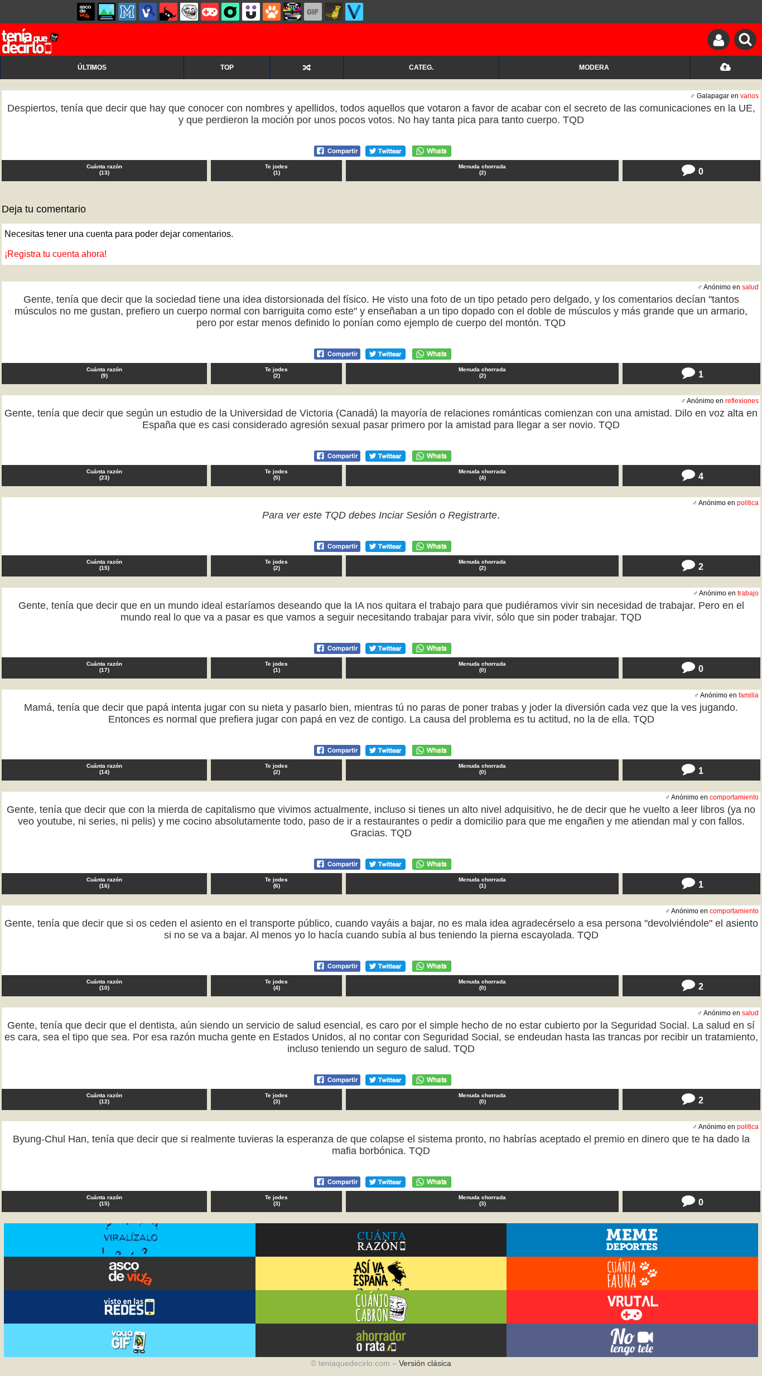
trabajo (748, 593)
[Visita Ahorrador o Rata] (381, 1340)
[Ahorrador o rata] (334, 12)
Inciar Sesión (408, 515)
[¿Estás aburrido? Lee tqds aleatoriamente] (307, 67)
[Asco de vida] (86, 12)
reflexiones (742, 401)
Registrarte (472, 515)
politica (748, 503)
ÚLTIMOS (92, 67)
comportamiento (734, 797)
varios (749, 96)
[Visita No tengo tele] (632, 1340)
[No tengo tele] (292, 12)
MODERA (594, 67)
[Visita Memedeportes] (632, 1240)
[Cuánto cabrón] (189, 12)
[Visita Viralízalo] (129, 1240)
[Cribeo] (230, 12)
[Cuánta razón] (106, 12)
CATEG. (421, 67)
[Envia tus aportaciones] (726, 67)
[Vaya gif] (313, 12)
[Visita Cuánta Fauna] (632, 1273)
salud (750, 287)
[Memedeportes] (127, 12)
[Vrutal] (210, 12)
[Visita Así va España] (381, 1273)
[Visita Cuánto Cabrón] (381, 1307)
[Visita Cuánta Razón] (381, 1240)
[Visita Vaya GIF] (129, 1340)
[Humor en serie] (251, 12)
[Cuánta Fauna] (272, 12)
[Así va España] (168, 12)
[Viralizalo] (354, 12)
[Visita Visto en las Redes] (129, 1307)
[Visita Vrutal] (632, 1307)
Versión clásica (425, 1363)
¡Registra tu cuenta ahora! (55, 254)
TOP (227, 67)
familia (749, 695)
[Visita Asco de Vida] (129, 1273)
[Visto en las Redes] (148, 12)
